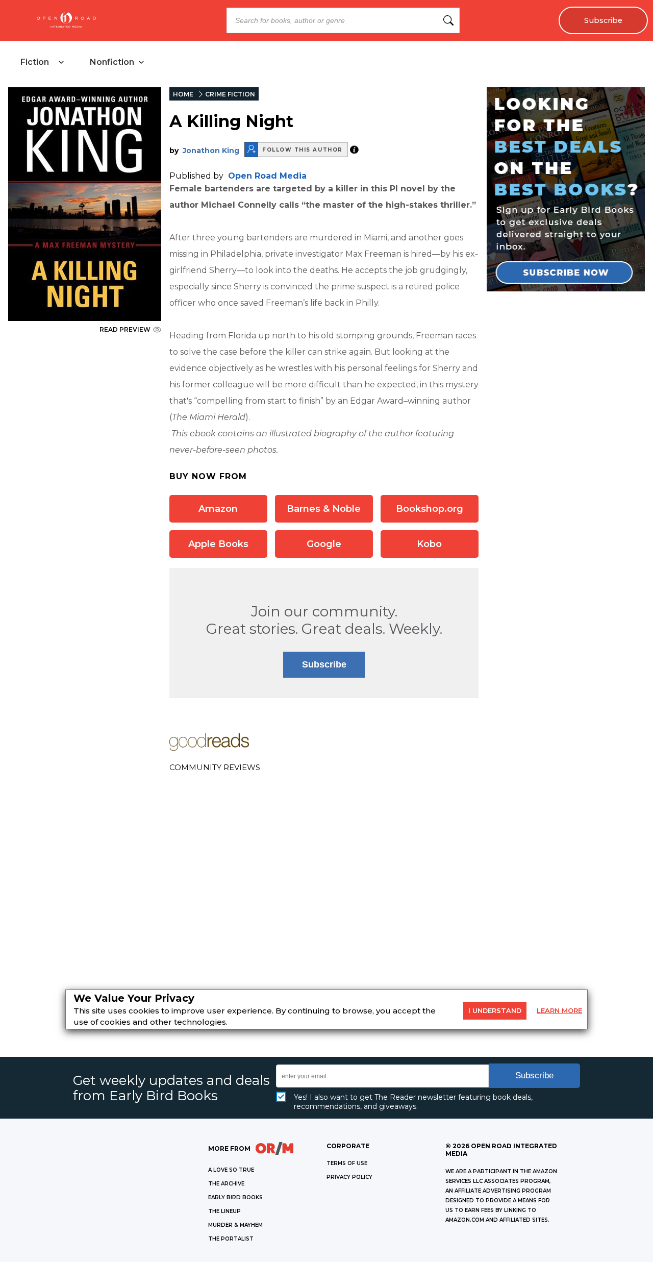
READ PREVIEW (124, 329)
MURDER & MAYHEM (235, 1225)
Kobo (429, 544)
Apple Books (218, 544)
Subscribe (603, 20)
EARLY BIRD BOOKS (235, 1197)
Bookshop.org (429, 508)
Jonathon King (211, 150)
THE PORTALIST (231, 1238)
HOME (183, 94)
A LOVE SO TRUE (231, 1170)
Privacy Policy (349, 1177)
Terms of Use (346, 1163)
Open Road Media (267, 176)
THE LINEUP (224, 1211)
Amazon (218, 508)
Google (324, 544)
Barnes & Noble (324, 508)
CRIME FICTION (230, 94)
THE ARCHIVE (226, 1183)
